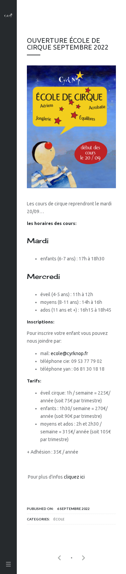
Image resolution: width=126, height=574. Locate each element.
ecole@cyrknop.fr (69, 353)
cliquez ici (74, 477)
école (59, 519)
